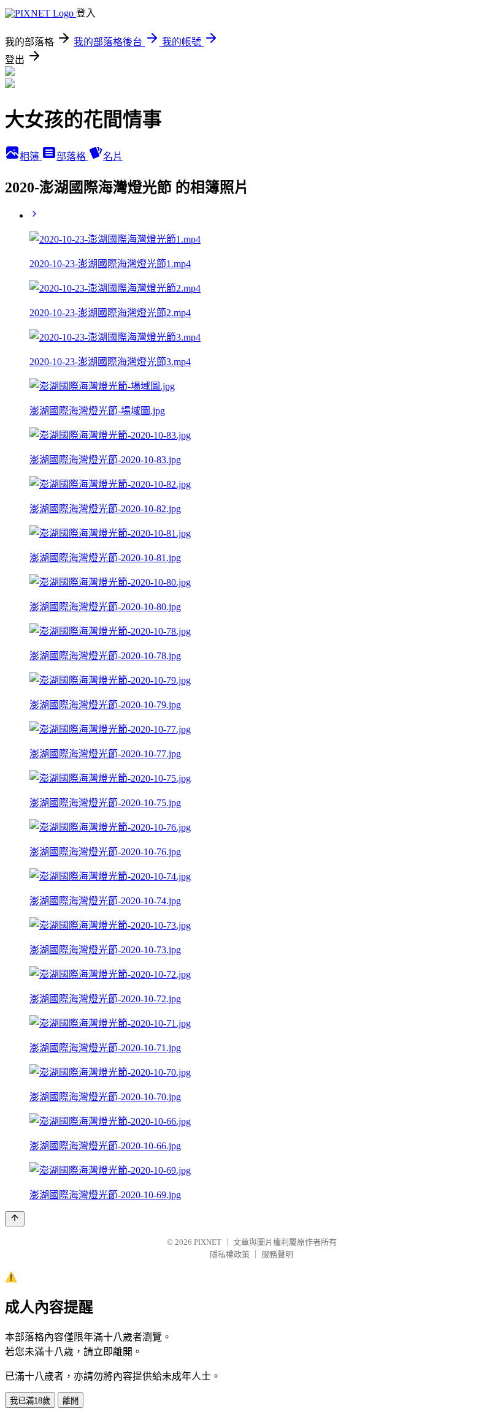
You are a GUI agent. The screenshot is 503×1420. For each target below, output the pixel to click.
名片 (113, 156)
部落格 (72, 156)
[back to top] (15, 1218)
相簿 (31, 156)
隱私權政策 (230, 1254)
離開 (71, 1400)
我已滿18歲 (30, 1400)
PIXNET (207, 1242)
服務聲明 (277, 1254)
